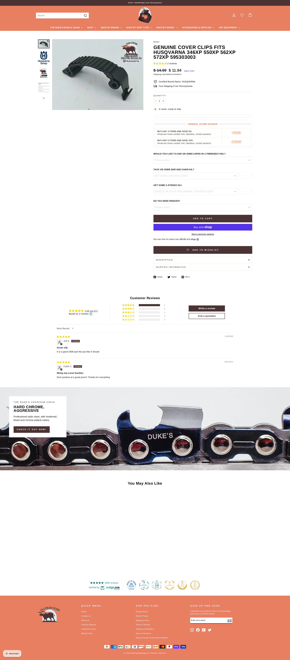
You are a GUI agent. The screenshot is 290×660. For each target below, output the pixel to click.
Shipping (157, 74)
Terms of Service (143, 625)
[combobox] (62, 15)
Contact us (86, 616)
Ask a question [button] (207, 316)
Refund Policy (142, 616)
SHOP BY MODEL (165, 27)
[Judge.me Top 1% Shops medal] (182, 585)
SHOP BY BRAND (110, 27)
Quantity (159, 96)
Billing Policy (87, 633)
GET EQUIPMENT (228, 27)
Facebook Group (88, 629)
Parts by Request (88, 625)
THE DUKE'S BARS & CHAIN (65, 27)
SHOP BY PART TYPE (137, 27)
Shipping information (171, 267)
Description (164, 260)
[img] (63, 337)
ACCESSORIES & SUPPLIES (197, 27)
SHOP (90, 27)
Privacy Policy (142, 612)
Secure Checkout (143, 633)
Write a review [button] (206, 308)
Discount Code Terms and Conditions (152, 638)
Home (156, 42)
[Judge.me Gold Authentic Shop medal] (169, 585)
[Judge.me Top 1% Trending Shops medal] (195, 585)
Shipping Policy (142, 620)
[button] (160, 63)
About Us (85, 620)
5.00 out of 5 (91, 311)
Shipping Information (145, 629)
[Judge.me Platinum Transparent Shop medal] (144, 585)
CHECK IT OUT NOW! (32, 429)
